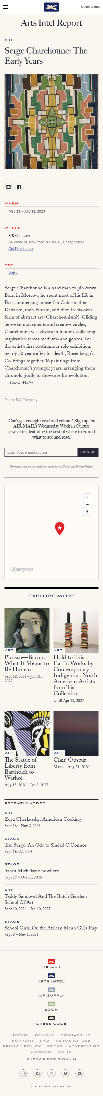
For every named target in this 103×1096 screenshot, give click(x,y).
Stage (12, 839)
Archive (44, 1035)
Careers (41, 1052)
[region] (51, 532)
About (20, 1035)
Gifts (65, 1052)
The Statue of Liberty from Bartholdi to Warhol (20, 770)
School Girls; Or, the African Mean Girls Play (50, 928)
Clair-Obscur (70, 761)
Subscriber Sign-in (51, 1059)
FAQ (45, 1041)
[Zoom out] (87, 504)
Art (8, 40)
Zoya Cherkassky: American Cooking (42, 820)
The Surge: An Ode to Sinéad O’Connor (45, 846)
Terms (66, 466)
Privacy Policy (84, 466)
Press (54, 1046)
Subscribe (90, 7)
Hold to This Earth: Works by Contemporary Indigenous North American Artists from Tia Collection (75, 676)
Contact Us (76, 1035)
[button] (59, 529)
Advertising (84, 1046)
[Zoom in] (87, 497)
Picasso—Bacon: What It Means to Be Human (26, 664)
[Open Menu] (5, 7)
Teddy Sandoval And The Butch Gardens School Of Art (46, 900)
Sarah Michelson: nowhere (31, 871)
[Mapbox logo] (22, 569)
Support (23, 1041)
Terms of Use (73, 1041)
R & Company (19, 235)
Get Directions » (21, 248)
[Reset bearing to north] (87, 511)
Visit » (13, 272)
